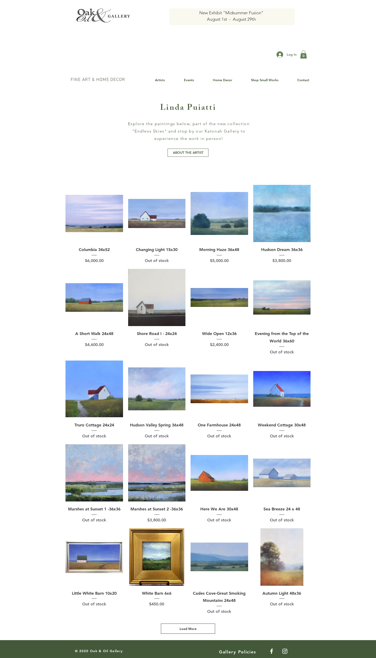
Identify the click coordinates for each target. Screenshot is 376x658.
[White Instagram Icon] (284, 651)
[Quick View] (94, 213)
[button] (303, 54)
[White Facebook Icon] (271, 651)
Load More (188, 629)
